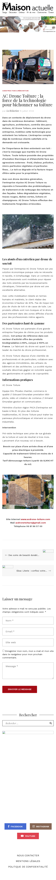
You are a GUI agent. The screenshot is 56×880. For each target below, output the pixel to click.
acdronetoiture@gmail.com (30, 522)
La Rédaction (13, 110)
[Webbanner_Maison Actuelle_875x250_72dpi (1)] (28, 24)
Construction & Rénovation (15, 91)
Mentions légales (28, 861)
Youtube (30, 836)
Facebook (17, 826)
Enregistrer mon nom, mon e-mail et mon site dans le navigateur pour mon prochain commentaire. (28, 654)
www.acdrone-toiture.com (35, 519)
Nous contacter (28, 855)
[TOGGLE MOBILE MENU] (5, 4)
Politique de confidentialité (28, 866)
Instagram (42, 826)
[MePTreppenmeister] (28, 764)
